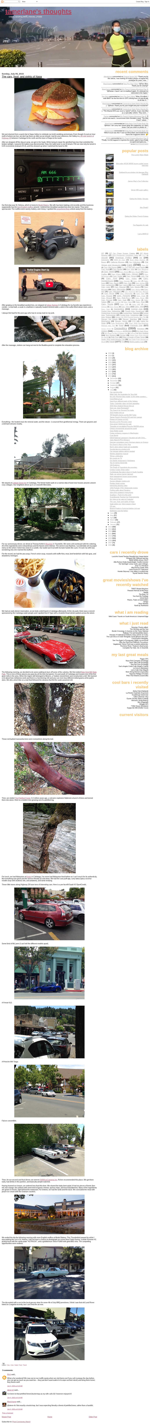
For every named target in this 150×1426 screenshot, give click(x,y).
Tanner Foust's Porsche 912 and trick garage (126, 417)
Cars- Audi (105, 269)
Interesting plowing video (118, 486)
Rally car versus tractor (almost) (121, 474)
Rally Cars (115, 337)
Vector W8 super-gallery (139, 190)
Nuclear (123, 335)
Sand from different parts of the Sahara (123, 401)
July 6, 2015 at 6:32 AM (14, 1409)
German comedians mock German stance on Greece (129, 442)
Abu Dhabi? (144, 207)
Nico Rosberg (111, 335)
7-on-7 (144, 255)
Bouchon (49, 544)
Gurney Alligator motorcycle (120, 481)
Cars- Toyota (107, 304)
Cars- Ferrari (131, 276)
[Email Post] (3, 1363)
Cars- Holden (131, 279)
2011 (110, 533)
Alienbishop (108, 76)
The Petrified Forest (22, 798)
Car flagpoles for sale (140, 225)
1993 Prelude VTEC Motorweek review (124, 488)
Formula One (136, 325)
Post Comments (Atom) (21, 1422)
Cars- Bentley (118, 269)
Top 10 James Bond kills (118, 463)
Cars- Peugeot (106, 296)
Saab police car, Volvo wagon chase (123, 504)
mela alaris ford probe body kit (136, 123)
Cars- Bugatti (135, 272)
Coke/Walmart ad (116, 399)
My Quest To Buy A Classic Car (116, 333)
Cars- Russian (106, 300)
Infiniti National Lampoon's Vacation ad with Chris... (128, 438)
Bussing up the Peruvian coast (121, 422)
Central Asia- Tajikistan (131, 313)
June (112, 513)
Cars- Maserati (120, 287)
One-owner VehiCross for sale (120, 424)
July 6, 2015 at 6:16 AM (14, 1397)
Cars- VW (138, 306)
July (112, 390)
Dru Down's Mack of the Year (120, 444)
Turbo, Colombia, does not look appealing (124, 403)
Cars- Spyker (135, 300)
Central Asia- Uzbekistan (129, 315)
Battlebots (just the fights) (119, 511)
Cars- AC (145, 265)
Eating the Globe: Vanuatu (139, 199)
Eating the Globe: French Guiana (136, 216)
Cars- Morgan (143, 291)
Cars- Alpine (125, 267)
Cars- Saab (14, 1365)
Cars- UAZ (136, 304)
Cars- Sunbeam (116, 302)
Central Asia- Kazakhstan (134, 311)
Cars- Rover (140, 298)
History (104, 331)
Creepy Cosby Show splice (119, 470)
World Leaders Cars (136, 342)
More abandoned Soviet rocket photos (123, 476)
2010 (110, 536)
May (112, 515)
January (113, 524)
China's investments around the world (123, 428)
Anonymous (106, 109)
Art (140, 257)
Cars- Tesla (140, 302)
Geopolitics (120, 328)
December (114, 378)
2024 (110, 355)
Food (20, 1365)
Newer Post (6, 1417)
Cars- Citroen (132, 274)
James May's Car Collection (138, 181)
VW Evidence (115, 465)
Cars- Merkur (136, 289)
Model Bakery (43, 205)
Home (49, 1417)
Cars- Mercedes (118, 289)
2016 (110, 374)
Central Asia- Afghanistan (110, 311)
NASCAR (133, 333)
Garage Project (106, 329)
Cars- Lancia (123, 285)
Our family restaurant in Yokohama (122, 461)
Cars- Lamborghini (108, 285)
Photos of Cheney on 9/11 (119, 419)
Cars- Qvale (141, 296)
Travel (25, 1365)
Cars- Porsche (123, 296)
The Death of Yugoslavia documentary (123, 467)
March (112, 520)
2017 (110, 371)
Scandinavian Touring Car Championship (124, 497)
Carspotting (119, 309)
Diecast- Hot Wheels (109, 319)
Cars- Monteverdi (130, 291)
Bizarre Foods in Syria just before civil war (125, 508)
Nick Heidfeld (143, 333)
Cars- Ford (111, 278)
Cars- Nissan (109, 293)
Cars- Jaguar (114, 283)
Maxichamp (11, 1402)
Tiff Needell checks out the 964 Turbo (123, 415)
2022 (110, 360)
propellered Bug (63, 209)
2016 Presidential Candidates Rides (125, 255)
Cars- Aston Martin (138, 267)
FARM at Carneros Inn (48, 1180)
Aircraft (104, 257)
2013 (110, 529)
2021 (110, 362)
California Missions (118, 262)
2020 (110, 365)
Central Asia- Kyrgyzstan (110, 313)
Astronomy (105, 260)
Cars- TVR (124, 304)
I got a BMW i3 (143, 234)
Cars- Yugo (105, 309)
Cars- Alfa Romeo (110, 267)
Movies (128, 331)
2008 (110, 540)
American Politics (123, 257)
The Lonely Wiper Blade (139, 155)
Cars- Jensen (140, 283)
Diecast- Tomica (121, 321)
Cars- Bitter (131, 269)
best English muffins (25, 207)
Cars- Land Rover (138, 285)
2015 (110, 376)
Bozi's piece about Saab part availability (124, 447)
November (114, 381)
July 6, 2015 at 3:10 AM (14, 1386)
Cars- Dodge (117, 276)
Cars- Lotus (105, 287)
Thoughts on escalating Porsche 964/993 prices (127, 426)
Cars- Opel (140, 293)
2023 (110, 358)
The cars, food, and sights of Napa (22, 76)
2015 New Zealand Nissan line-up (122, 406)
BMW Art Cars (119, 260)
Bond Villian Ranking (137, 260)
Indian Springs (52, 305)
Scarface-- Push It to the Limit (120, 495)
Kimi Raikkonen (118, 331)
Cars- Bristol (124, 272)
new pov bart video (130, 84)
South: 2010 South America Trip (113, 339)
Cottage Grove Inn (19, 483)
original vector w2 (130, 76)
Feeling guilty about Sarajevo (120, 490)
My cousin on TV (116, 458)
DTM (134, 321)
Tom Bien (105, 96)
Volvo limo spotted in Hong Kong (121, 492)
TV (122, 341)
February (113, 522)
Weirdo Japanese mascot (119, 454)
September (114, 385)
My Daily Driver (142, 331)
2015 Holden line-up (117, 413)
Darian (106, 116)
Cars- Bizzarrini (143, 269)
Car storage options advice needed (122, 451)
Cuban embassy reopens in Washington (124, 433)
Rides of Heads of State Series (134, 337)
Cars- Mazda (135, 287)
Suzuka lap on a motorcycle (120, 449)
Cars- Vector (114, 307)
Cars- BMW (109, 272)
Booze (103, 262)
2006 (110, 545)
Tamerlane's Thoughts (38, 11)
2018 (110, 369)
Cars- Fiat (144, 276)
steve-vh (10, 1390)
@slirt (108, 138)
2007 (110, 543)
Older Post (93, 1417)
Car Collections (135, 262)
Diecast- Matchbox (130, 319)
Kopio (28, 877)
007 (102, 253)
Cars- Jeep (128, 283)
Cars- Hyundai (124, 281)
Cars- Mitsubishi (115, 291)
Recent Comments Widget (141, 144)
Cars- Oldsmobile (126, 293)
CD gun (112, 506)
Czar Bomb (114, 435)
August (113, 387)
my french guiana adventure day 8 (135, 89)
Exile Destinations (117, 323)
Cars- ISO (137, 281)
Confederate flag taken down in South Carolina (126, 472)
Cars (8, 1365)
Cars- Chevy (116, 274)
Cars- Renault (106, 298)
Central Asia (136, 309)
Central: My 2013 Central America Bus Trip (130, 317)
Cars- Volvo (125, 307)
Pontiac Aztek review (117, 483)
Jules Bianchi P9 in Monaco (120, 440)
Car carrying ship (116, 392)
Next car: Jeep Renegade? (119, 408)
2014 (110, 527)
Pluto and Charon (116, 479)
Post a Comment (7, 1413)
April (112, 518)
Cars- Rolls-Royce (124, 298)
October (113, 383)
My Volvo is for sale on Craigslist (121, 499)
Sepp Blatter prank (116, 431)
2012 (110, 531)
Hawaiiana (141, 329)
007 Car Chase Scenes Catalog (122, 253)
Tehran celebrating (116, 456)
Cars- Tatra (128, 302)
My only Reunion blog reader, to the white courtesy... (128, 397)
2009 (110, 538)
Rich (9, 1374)
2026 (110, 353)
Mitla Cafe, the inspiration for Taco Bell (123, 394)
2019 (110, 367)
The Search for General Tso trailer (122, 410)
